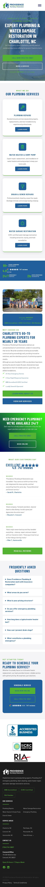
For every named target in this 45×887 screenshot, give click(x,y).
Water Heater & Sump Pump (12, 812)
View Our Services (22, 401)
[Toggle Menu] (39, 5)
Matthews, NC (27, 828)
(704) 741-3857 (8, 847)
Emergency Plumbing (29, 812)
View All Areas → (28, 835)
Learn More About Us (22, 393)
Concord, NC (7, 831)
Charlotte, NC (7, 828)
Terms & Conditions (20, 883)
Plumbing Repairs (8, 808)
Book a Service (22, 66)
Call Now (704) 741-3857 (22, 58)
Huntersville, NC (8, 835)
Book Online (22, 444)
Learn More (22, 129)
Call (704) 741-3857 (22, 436)
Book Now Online (22, 691)
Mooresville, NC (28, 831)
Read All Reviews (22, 551)
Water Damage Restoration (32, 808)
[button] (17, 270)
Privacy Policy (7, 883)
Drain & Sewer (7, 815)
